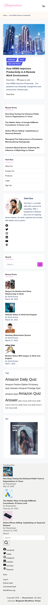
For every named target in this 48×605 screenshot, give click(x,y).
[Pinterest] (6, 246)
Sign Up (8, 185)
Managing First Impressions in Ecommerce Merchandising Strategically (23, 140)
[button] (6, 543)
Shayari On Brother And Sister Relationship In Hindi (18, 292)
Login (7, 181)
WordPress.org (9, 590)
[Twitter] (6, 230)
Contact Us (9, 171)
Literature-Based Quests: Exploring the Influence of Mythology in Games (22, 149)
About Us (9, 166)
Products (8, 176)
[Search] (40, 264)
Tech (22, 60)
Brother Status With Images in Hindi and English (22, 357)
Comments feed (9, 587)
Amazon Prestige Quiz (30, 388)
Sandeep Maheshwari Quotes (18, 335)
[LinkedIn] (6, 238)
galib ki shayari (22, 401)
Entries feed (8, 583)
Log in (5, 579)
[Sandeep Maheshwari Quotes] (10, 328)
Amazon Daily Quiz (21, 379)
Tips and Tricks (14, 64)
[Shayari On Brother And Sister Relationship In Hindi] (10, 284)
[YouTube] (6, 242)
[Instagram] (6, 234)
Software (11, 60)
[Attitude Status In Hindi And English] (10, 307)
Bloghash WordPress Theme (28, 601)
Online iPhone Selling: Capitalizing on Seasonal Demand (22, 132)
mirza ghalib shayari (21, 405)
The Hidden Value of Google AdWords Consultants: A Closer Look (21, 123)
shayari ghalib (13, 408)
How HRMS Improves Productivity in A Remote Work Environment (20, 72)
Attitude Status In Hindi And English (21, 315)
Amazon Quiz (11, 394)
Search (8, 257)
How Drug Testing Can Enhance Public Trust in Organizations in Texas (22, 115)
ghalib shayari (32, 401)
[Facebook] (6, 226)
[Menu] (43, 6)
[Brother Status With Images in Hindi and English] (10, 349)
